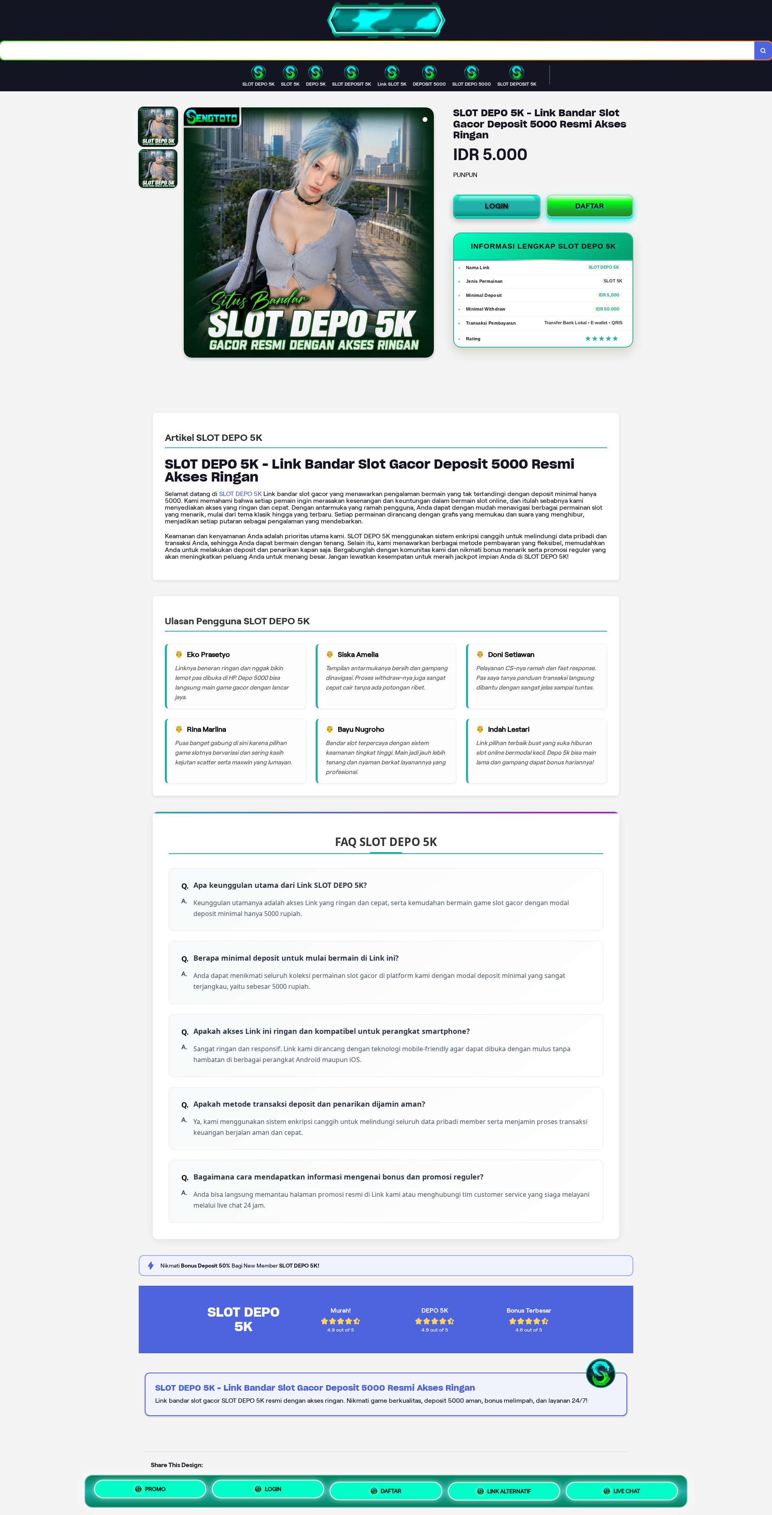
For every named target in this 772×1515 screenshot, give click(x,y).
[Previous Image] (190, 234)
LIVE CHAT (627, 1489)
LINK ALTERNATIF (509, 1489)
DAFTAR (589, 206)
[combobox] (377, 50)
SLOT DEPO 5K (240, 493)
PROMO (155, 1491)
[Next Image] (427, 234)
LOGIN (497, 206)
